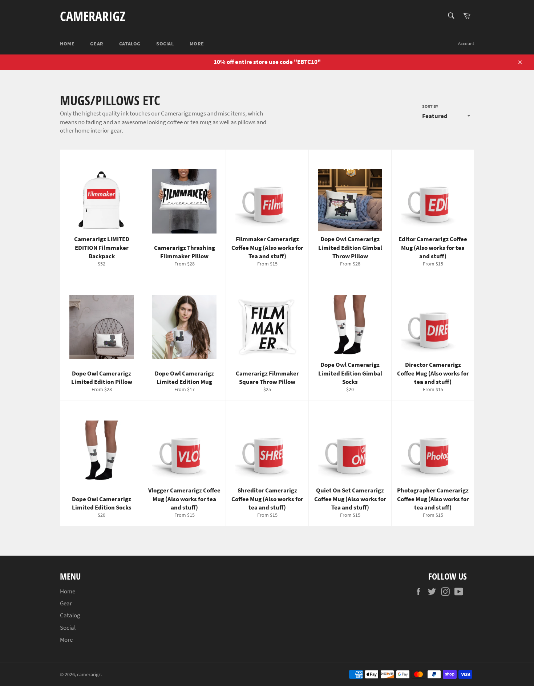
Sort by (430, 106)
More (197, 43)
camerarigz (92, 16)
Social (165, 43)
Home (67, 43)
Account (466, 43)
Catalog (130, 43)
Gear (96, 43)
